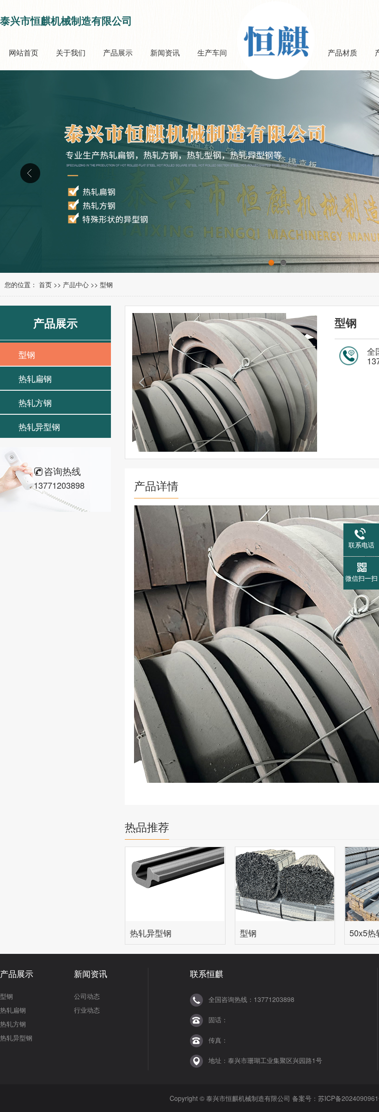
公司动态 (87, 996)
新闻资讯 (165, 52)
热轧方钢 (35, 402)
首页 (45, 284)
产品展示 (118, 52)
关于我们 (71, 52)
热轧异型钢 (39, 426)
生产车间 (212, 52)
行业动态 (87, 1009)
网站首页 (23, 52)
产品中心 (76, 284)
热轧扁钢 (35, 378)
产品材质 (342, 52)
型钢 (106, 284)
